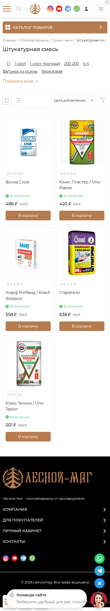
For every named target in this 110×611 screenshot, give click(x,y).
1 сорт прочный (45, 64)
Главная (9, 40)
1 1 (8, 64)
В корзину (28, 215)
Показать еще (18, 81)
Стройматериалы (33, 40)
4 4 (86, 64)
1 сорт (20, 64)
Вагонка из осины (20, 71)
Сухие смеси (62, 40)
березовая (52, 71)
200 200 (71, 64)
